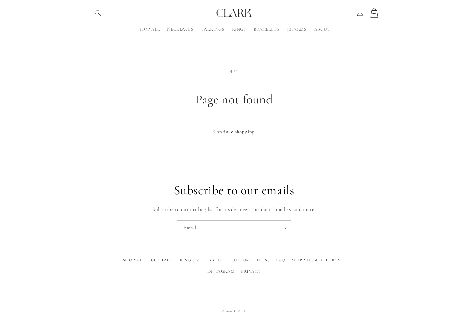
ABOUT (216, 260)
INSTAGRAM (221, 271)
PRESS (263, 260)
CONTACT (162, 260)
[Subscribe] (284, 227)
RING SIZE (191, 260)
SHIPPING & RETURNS (316, 260)
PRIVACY (251, 271)
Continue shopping (234, 131)
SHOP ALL (134, 260)
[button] (98, 12)
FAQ (281, 260)
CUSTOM (240, 260)
